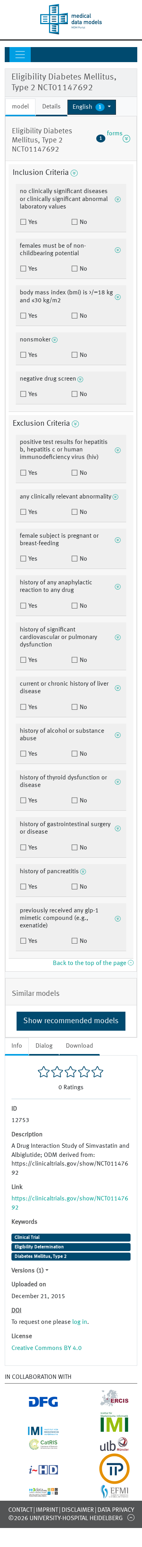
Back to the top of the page (90, 963)
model (20, 107)
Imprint (47, 1510)
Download (79, 1046)
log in (79, 1322)
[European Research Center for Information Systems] (107, 1404)
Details (51, 107)
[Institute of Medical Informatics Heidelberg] (36, 1430)
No (82, 222)
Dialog (44, 1046)
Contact (20, 1510)
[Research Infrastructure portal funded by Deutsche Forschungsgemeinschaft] (36, 1404)
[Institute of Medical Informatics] (107, 1430)
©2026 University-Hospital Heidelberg (65, 1518)
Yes (32, 222)
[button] (91, 107)
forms (111, 138)
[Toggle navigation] (20, 54)
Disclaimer (78, 1510)
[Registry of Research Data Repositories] (36, 1492)
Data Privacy (115, 1510)
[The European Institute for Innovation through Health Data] (36, 1471)
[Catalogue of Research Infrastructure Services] (36, 1446)
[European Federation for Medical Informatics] (107, 1494)
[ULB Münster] (107, 1448)
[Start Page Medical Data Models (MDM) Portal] (71, 19)
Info (16, 1046)
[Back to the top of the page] (130, 1517)
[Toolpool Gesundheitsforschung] (107, 1479)
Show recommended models (71, 1021)
